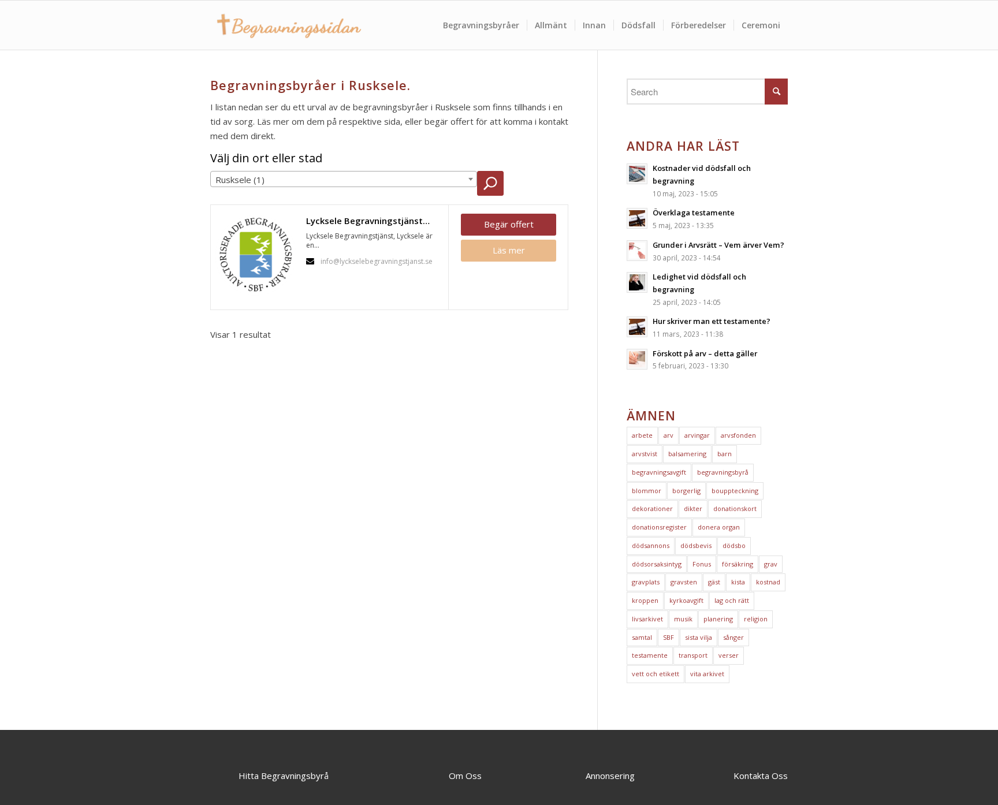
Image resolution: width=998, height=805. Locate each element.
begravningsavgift (659, 472)
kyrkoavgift (686, 600)
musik (683, 618)
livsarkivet (647, 618)
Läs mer (509, 250)
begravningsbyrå (722, 472)
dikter (693, 508)
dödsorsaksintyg (657, 564)
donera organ (719, 527)
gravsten (684, 581)
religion (756, 618)
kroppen (645, 600)
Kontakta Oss (760, 775)
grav (770, 564)
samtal (642, 637)
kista (738, 581)
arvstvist (644, 453)
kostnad (768, 581)
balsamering (687, 453)
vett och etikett (655, 673)
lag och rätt (731, 600)
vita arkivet (707, 673)
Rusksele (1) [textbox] (240, 179)
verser (728, 655)
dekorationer (652, 508)
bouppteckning (735, 490)
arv (668, 435)
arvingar (697, 435)
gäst (714, 581)
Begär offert (509, 224)
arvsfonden (738, 435)
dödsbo (734, 545)
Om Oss (465, 775)
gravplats (646, 581)
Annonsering (610, 775)
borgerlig (686, 490)
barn (724, 453)
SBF (668, 637)
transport (693, 655)
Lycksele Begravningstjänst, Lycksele (374, 220)
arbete (642, 435)
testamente (650, 655)
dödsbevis (696, 545)
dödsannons (650, 545)
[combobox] (343, 179)
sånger (733, 637)
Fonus (701, 564)
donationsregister (659, 527)
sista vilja (698, 637)
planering (718, 618)
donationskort (735, 508)
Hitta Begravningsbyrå (284, 775)
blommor (646, 490)
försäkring (737, 564)
